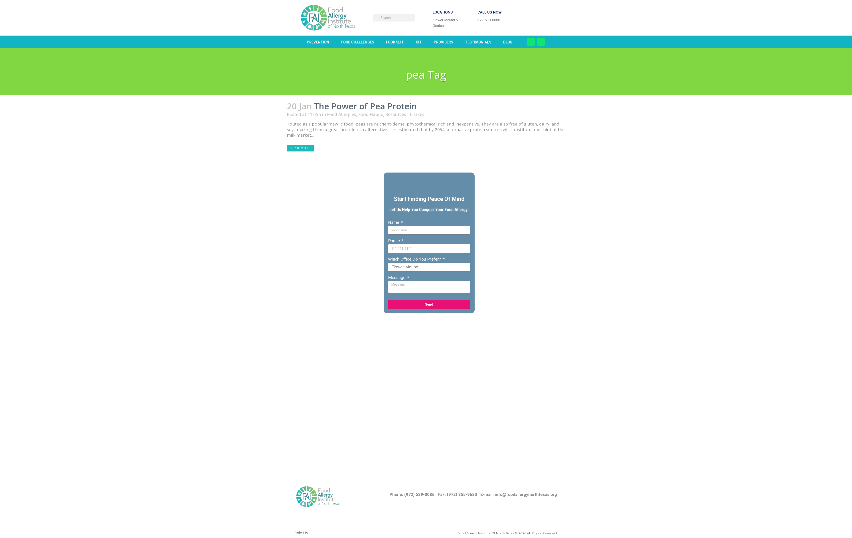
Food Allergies (341, 114)
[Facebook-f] (531, 42)
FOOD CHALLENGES (357, 42)
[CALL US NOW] (470, 17)
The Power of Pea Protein (365, 106)
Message (397, 277)
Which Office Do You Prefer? (415, 259)
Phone (394, 240)
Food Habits (370, 114)
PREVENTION (318, 42)
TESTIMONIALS (478, 42)
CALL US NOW (489, 12)
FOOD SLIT (395, 42)
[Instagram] (541, 42)
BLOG (507, 42)
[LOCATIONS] (425, 17)
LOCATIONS (443, 12)
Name (394, 222)
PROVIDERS (443, 42)
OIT (419, 42)
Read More (301, 148)
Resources (395, 114)
